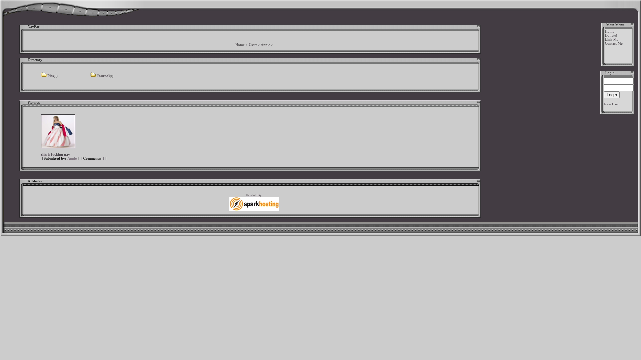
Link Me (611, 39)
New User (611, 104)
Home (240, 45)
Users (253, 45)
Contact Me (614, 43)
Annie (265, 45)
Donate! (611, 35)
